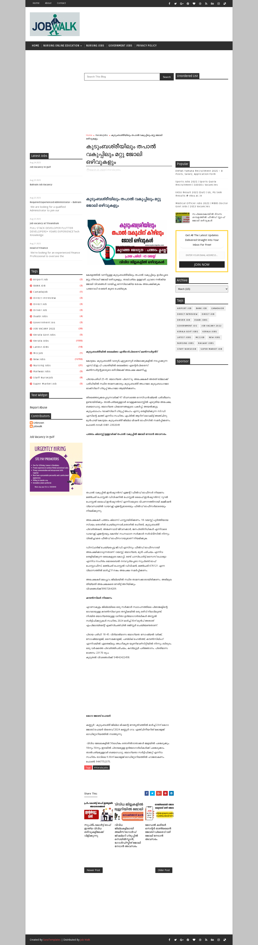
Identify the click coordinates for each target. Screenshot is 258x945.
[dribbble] (200, 3)
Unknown (38, 422)
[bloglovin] (194, 3)
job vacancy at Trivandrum (44, 223)
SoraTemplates (52, 939)
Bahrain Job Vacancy (41, 184)
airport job (40, 279)
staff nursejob (43, 377)
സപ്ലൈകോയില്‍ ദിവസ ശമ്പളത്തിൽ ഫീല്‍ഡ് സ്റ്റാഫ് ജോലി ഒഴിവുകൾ (208, 217)
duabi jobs (40, 316)
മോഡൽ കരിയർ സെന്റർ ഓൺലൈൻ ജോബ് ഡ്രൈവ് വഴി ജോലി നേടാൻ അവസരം (158, 832)
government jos (44, 322)
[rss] (206, 3)
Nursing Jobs (95, 45)
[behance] (212, 3)
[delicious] (224, 3)
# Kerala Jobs (101, 767)
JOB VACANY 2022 (44, 328)
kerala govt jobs (44, 334)
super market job (45, 383)
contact (61, 3)
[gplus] (181, 3)
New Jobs (39, 359)
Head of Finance (39, 248)
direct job (40, 304)
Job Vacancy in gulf (40, 167)
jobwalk (37, 426)
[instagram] (218, 3)
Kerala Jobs (41, 340)
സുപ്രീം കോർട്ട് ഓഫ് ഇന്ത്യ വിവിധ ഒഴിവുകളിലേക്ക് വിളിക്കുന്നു (97, 830)
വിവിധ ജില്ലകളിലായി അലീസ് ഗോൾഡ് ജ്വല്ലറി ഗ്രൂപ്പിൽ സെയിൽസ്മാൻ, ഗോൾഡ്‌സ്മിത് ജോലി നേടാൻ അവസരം (128, 835)
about (48, 3)
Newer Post (93, 870)
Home (36, 3)
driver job (40, 310)
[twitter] (175, 3)
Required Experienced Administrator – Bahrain (55, 202)
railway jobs (42, 371)
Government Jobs (120, 45)
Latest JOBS (41, 346)
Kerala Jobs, (114, 169)
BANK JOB (39, 285)
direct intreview (44, 298)
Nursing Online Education (61, 45)
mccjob (38, 353)
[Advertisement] (164, 22)
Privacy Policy (147, 45)
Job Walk (85, 939)
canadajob (40, 291)
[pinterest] (187, 3)
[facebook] (169, 3)
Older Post (164, 870)
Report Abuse (38, 407)
